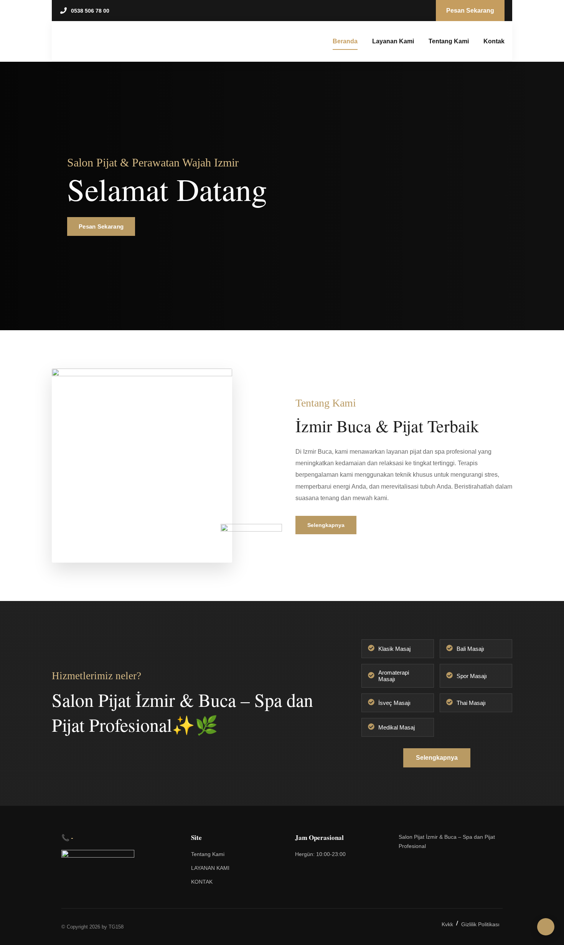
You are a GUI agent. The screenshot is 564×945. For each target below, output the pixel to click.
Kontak (494, 41)
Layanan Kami (393, 41)
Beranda (345, 41)
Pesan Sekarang (101, 226)
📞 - (67, 837)
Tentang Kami (449, 41)
